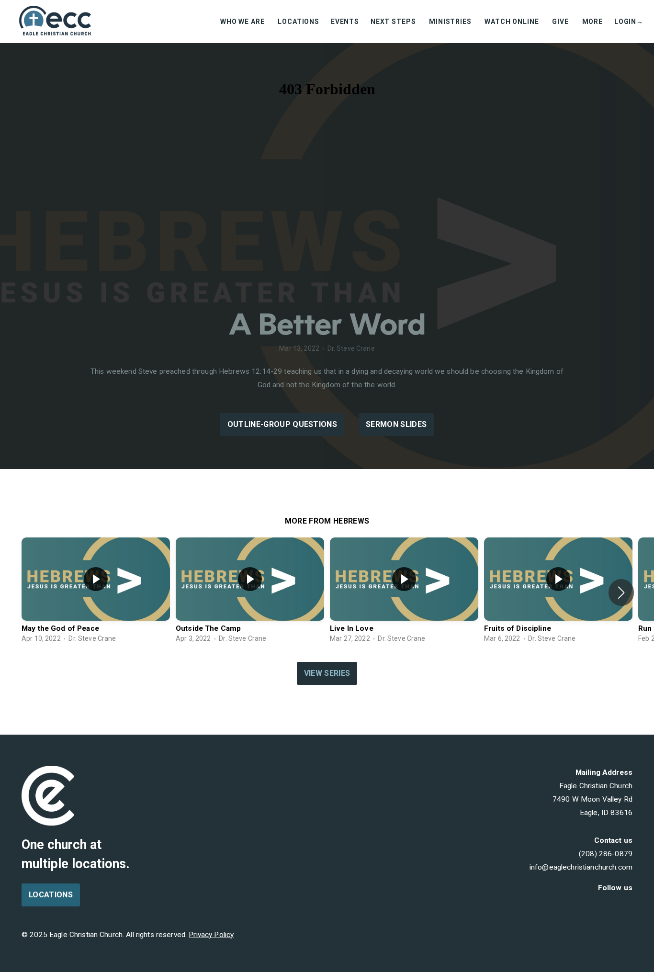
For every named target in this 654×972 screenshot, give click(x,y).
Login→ (628, 21)
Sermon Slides (396, 424)
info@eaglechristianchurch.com (581, 867)
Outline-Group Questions (282, 424)
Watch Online (513, 21)
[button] (621, 592)
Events (345, 21)
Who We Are (243, 21)
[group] (96, 592)
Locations (298, 21)
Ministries (451, 21)
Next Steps (394, 21)
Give (561, 21)
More (592, 21)
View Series (327, 673)
